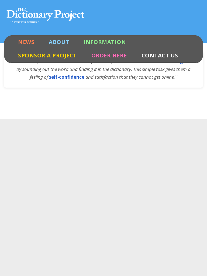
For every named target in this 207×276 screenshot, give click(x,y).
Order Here (109, 55)
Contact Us (160, 55)
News (26, 42)
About (59, 42)
